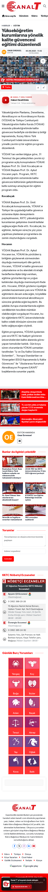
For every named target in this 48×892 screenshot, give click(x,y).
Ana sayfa (10, 16)
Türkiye (17, 854)
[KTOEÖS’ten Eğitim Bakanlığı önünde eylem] (35, 488)
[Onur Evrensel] (8, 437)
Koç (32, 674)
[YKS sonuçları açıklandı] (35, 510)
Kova (15, 772)
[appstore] (16, 866)
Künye (39, 860)
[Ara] (44, 6)
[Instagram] (24, 846)
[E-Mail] (19, 441)
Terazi (16, 733)
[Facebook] (14, 846)
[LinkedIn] (29, 846)
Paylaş (8, 87)
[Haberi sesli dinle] (5, 100)
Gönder (8, 559)
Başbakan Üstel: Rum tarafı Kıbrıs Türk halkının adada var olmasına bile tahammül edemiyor (12, 473)
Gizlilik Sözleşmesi (12, 860)
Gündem (23, 16)
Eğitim (16, 26)
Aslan (16, 713)
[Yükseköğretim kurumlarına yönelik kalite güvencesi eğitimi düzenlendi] (24, 70)
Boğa (16, 693)
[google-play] (31, 866)
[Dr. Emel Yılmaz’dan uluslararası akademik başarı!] (12, 488)
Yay (16, 752)
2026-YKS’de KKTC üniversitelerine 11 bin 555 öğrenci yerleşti (35, 471)
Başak (32, 713)
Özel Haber (27, 857)
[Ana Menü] (3, 6)
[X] (19, 846)
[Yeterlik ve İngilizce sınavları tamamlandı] (12, 510)
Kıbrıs (34, 16)
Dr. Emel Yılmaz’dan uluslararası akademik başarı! (11, 498)
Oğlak (32, 752)
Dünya (28, 854)
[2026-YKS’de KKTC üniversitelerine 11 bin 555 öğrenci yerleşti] (35, 461)
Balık (32, 772)
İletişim (29, 860)
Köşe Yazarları (10, 857)
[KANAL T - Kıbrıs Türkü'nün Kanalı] (24, 6)
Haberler (6, 26)
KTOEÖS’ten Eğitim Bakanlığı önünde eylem (34, 498)
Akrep (32, 733)
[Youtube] (33, 846)
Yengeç (16, 674)
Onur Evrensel (24, 435)
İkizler (32, 693)
